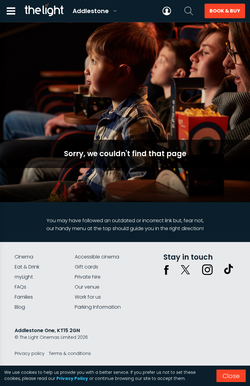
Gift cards (86, 266)
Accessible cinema (97, 256)
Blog (20, 307)
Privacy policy (30, 353)
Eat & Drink (27, 266)
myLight (24, 276)
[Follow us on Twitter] (185, 270)
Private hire (88, 276)
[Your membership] (167, 11)
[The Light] (43, 11)
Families (24, 296)
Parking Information (98, 307)
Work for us (88, 296)
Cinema (24, 256)
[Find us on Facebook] (166, 269)
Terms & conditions (70, 353)
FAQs (20, 286)
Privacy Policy (72, 378)
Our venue (87, 286)
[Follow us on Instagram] (207, 270)
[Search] (189, 11)
